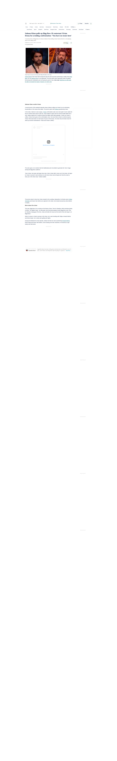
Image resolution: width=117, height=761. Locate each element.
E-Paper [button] (80, 23)
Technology (68, 29)
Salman (57, 109)
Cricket (36, 26)
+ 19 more (73, 26)
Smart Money (29, 29)
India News (42, 26)
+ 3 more (87, 29)
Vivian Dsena (28, 76)
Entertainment (48, 26)
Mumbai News (61, 29)
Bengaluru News (53, 29)
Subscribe (86, 23)
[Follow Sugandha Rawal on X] (34, 44)
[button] (26, 23)
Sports (35, 29)
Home (27, 26)
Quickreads (75, 29)
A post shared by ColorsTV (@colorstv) (48, 161)
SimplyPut (40, 29)
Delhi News (46, 29)
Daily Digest (81, 29)
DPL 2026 (67, 26)
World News (55, 26)
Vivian (44, 112)
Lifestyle (61, 26)
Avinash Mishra (66, 220)
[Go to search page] (28, 23)
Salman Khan (34, 78)
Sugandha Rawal (29, 44)
